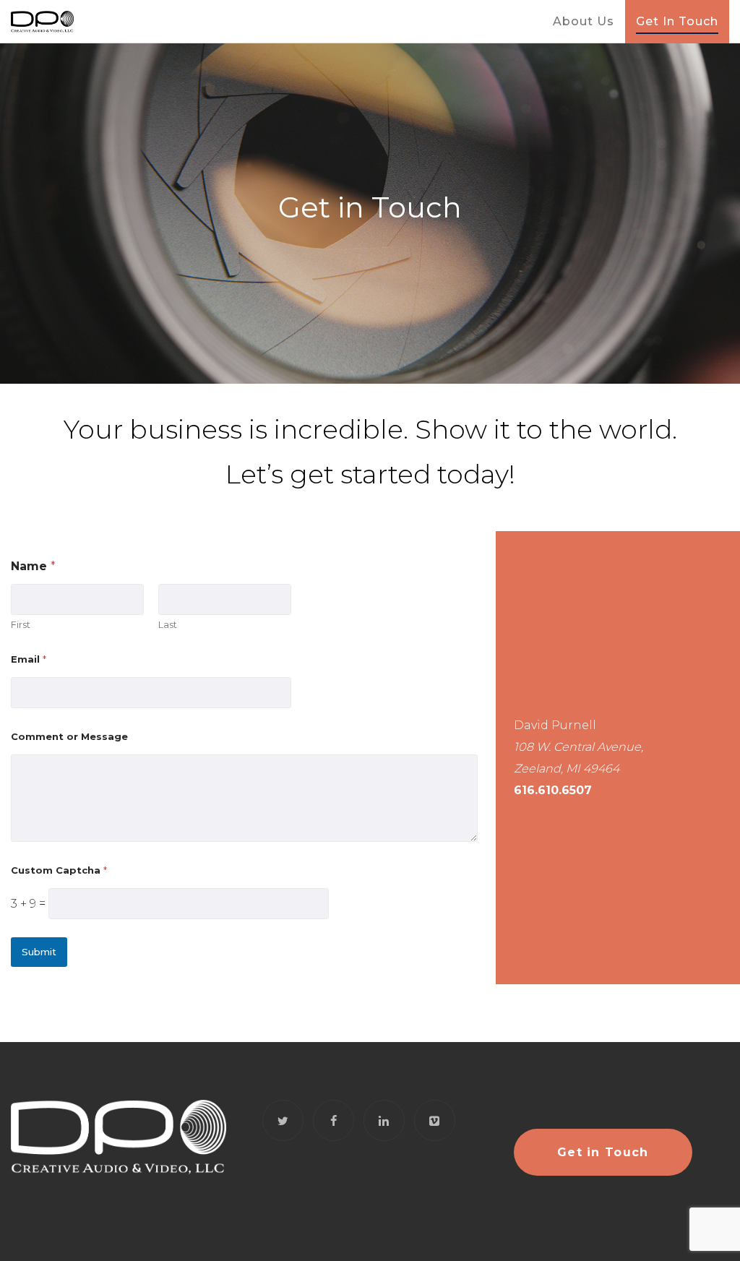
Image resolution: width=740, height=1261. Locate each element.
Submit (39, 951)
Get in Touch (603, 1152)
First (20, 624)
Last (167, 624)
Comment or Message (69, 736)
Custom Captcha (59, 870)
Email (28, 659)
